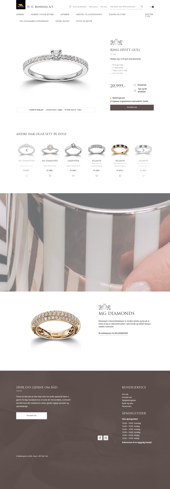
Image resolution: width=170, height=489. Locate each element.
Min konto (93, 7)
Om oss (103, 7)
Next (143, 160)
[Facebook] (100, 438)
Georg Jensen (62, 21)
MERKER (20, 15)
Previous (26, 160)
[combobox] (126, 7)
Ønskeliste (142, 85)
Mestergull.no (23, 456)
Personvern (126, 407)
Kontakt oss (149, 15)
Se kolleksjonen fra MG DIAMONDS (113, 333)
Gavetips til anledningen (89, 15)
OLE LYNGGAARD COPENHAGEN (34, 21)
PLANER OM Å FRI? (117, 15)
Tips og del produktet (142, 90)
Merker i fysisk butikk (42, 15)
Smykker (64, 15)
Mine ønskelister (80, 7)
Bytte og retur (84, 21)
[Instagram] (106, 438)
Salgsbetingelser (129, 401)
